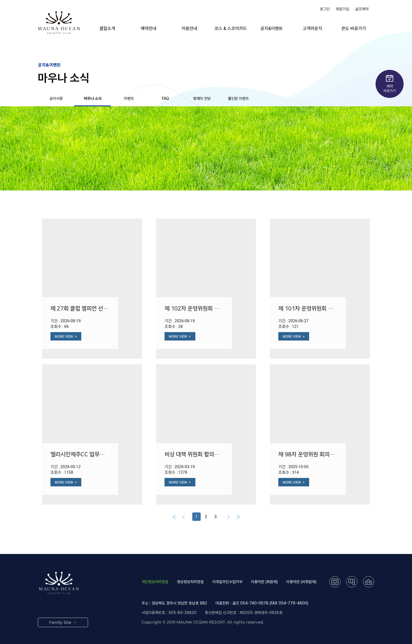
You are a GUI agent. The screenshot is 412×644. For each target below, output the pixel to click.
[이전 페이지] (183, 516)
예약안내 (148, 28)
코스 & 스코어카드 (230, 28)
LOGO (59, 22)
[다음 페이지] (228, 516)
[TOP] (397, 629)
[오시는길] (351, 581)
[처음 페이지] (174, 516)
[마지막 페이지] (238, 516)
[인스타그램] (335, 581)
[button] (92, 289)
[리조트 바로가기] (368, 581)
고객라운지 (312, 28)
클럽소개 (107, 28)
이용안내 (189, 28)
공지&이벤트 (271, 28)
